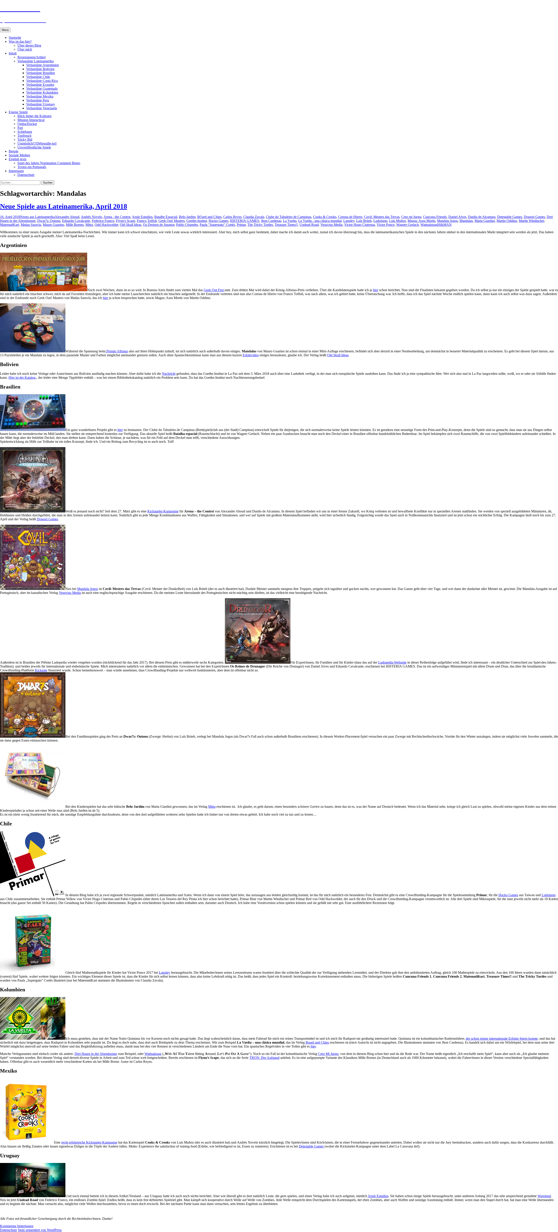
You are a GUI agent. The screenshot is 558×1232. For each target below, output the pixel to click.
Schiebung (24, 132)
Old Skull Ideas (130, 224)
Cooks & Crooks (324, 217)
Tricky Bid (24, 139)
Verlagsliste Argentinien (42, 65)
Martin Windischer (531, 221)
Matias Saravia (31, 224)
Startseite (15, 37)
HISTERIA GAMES (244, 221)
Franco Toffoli (147, 221)
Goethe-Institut (196, 221)
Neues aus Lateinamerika (37, 217)
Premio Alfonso (116, 351)
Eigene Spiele (18, 112)
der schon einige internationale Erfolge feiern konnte (502, 1038)
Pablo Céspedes (187, 224)
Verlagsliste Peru (37, 100)
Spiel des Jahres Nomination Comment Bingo (48, 163)
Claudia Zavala (253, 217)
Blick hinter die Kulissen (34, 116)
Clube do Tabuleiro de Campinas (288, 217)
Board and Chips (317, 1042)
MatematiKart (9, 224)
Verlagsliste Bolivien (40, 69)
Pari (20, 128)
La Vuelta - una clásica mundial (320, 221)
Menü (5, 30)
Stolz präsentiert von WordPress (40, 1230)
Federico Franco (103, 221)
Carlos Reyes (232, 217)
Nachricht (168, 373)
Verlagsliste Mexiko (39, 96)
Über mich (24, 49)
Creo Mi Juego (328, 1054)
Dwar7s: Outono (48, 221)
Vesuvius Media (331, 224)
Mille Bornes (75, 224)
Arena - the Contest (117, 217)
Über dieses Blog (29, 45)
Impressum (16, 171)
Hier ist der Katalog (22, 377)
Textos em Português (31, 167)
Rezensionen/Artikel (31, 57)
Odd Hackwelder (106, 224)
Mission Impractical (30, 120)
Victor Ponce (386, 224)
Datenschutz (25, 175)
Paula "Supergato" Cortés (217, 224)
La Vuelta (289, 221)
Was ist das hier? (20, 41)
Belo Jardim (187, 217)
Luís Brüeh (364, 221)
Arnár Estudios (142, 217)
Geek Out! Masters (171, 221)
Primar (241, 224)
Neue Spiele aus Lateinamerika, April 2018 (63, 206)
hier (375, 290)
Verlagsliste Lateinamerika (35, 61)
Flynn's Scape (125, 221)
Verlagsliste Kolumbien (42, 92)
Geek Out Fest (214, 290)
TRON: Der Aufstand (264, 1058)
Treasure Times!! (286, 224)
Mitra (89, 224)
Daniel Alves (457, 217)
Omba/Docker (27, 124)
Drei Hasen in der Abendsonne (96, 1054)
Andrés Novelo (91, 217)
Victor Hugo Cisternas (359, 224)
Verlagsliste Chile (38, 77)
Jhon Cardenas (271, 221)
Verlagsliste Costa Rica (42, 81)
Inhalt (13, 53)
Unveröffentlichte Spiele (34, 147)
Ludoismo (380, 221)
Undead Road (309, 224)
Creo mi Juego (411, 217)
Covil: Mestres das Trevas (382, 217)
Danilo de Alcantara (481, 217)
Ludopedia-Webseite (392, 662)
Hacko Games (218, 221)
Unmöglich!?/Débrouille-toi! (37, 143)
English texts (17, 159)
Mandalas (466, 221)
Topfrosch (24, 135)
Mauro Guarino (53, 224)
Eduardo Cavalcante (76, 221)
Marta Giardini (485, 221)
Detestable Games (509, 217)
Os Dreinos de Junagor (158, 224)
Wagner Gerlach (407, 224)
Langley (348, 221)
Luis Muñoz (397, 221)
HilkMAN (444, 224)
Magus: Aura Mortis (421, 221)
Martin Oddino (507, 221)
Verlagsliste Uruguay (40, 104)
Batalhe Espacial (165, 217)
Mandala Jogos (447, 221)
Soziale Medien (19, 155)
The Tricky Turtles (260, 224)
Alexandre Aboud (67, 217)
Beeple (13, 151)
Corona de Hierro (350, 217)
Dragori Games (534, 217)
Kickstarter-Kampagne (163, 511)
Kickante (41, 670)
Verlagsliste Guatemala (42, 88)
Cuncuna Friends (435, 217)
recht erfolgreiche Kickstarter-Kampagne (89, 1142)
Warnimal (544, 1196)
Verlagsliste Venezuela (41, 108)
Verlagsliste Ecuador (40, 84)
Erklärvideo (251, 355)
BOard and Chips (209, 217)
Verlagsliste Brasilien (40, 73)
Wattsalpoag (428, 224)
